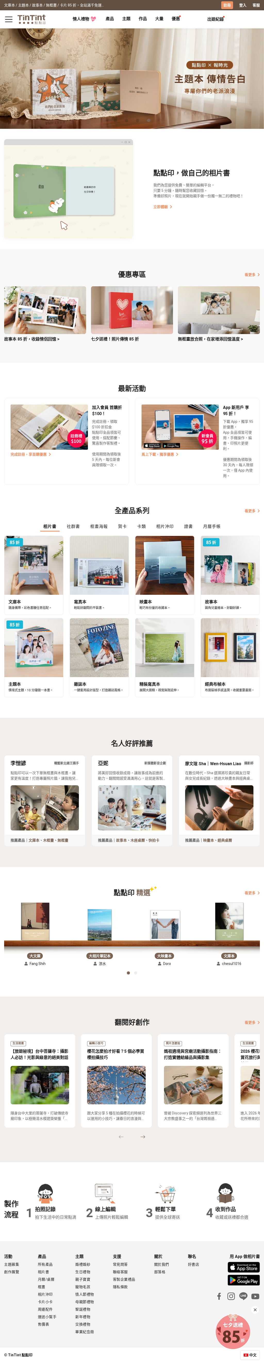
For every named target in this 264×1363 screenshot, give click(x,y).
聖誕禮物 (82, 1309)
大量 (159, 18)
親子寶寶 (82, 1279)
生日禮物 (82, 1272)
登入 (242, 5)
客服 (256, 5)
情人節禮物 (84, 1294)
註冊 (227, 5)
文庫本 (34, 840)
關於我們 (161, 1264)
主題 (126, 18)
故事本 (121, 840)
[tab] (110, 19)
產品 (110, 18)
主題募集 (11, 1264)
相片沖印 (45, 1294)
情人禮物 (81, 19)
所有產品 (45, 1264)
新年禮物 (82, 1317)
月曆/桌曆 (46, 1279)
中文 (253, 1355)
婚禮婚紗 (82, 1264)
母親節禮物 (84, 1302)
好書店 (193, 1264)
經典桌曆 (225, 840)
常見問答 (120, 1264)
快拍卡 (153, 840)
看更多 (250, 275)
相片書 (43, 1272)
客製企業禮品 (124, 1279)
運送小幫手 (47, 1317)
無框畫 (62, 840)
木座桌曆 (137, 840)
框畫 (41, 1287)
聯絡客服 (120, 1272)
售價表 (43, 1324)
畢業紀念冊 (84, 1332)
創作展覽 (11, 1272)
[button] (35, 921)
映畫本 (208, 840)
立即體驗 (160, 207)
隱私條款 (120, 1287)
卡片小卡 (45, 1302)
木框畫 (48, 840)
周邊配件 (45, 1309)
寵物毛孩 (82, 1287)
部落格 (160, 1272)
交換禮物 (82, 1324)
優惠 (176, 18)
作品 (143, 18)
